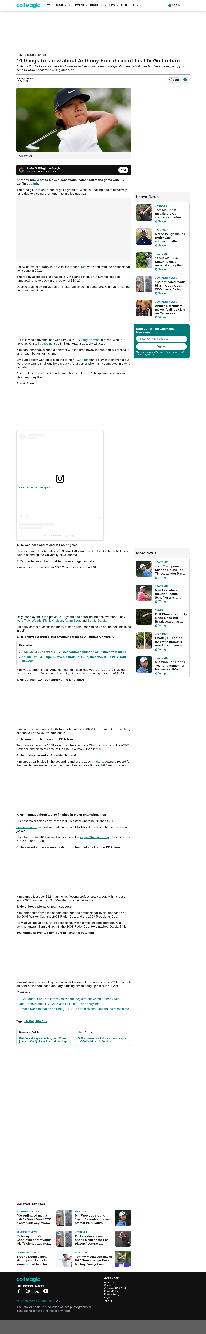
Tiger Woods (33, 620)
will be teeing (44, 343)
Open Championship (94, 837)
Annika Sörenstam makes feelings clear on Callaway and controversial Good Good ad (170, 309)
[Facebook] (19, 1292)
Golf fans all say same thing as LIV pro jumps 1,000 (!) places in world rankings (43, 1040)
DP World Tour (26, 1252)
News (48, 5)
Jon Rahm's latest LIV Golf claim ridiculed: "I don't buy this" (59, 1004)
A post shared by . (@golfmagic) (60, 535)
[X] (37, 1292)
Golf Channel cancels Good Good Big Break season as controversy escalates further (171, 617)
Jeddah (32, 183)
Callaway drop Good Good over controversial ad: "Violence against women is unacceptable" (34, 1239)
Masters (97, 761)
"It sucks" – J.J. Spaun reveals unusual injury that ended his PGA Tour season (170, 261)
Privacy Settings (112, 1294)
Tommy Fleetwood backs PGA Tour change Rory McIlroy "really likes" (93, 1260)
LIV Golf (42, 55)
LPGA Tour (161, 634)
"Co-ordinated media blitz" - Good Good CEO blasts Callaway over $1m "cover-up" (33, 1219)
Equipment (76, 5)
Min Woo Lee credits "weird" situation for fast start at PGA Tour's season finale (93, 1219)
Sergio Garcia (97, 620)
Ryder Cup (161, 230)
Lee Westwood (26, 827)
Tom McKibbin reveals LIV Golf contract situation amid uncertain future (74, 652)
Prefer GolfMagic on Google (43, 168)
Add (123, 170)
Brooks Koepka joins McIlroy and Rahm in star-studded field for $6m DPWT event (31, 1260)
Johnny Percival (25, 78)
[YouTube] (46, 1292)
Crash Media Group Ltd (35, 1300)
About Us (109, 1282)
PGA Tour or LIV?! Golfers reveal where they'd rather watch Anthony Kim (69, 999)
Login (107, 1297)
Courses (96, 5)
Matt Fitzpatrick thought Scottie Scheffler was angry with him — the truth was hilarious (169, 593)
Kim (83, 266)
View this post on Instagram (34, 487)
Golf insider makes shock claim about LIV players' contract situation (91, 1239)
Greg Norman (90, 340)
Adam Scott (73, 620)
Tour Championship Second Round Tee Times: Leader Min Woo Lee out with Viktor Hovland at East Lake (169, 569)
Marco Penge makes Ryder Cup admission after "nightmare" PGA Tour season (170, 237)
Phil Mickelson (53, 620)
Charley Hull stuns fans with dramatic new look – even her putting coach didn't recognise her (170, 641)
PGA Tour (81, 359)
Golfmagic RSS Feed (115, 1288)
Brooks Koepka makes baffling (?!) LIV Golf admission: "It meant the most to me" (74, 1009)
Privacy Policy (147, 354)
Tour (59, 5)
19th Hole (128, 5)
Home (20, 55)
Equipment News (26, 1211)
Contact (108, 1285)
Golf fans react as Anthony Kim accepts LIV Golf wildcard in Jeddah (102, 1040)
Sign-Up (108, 1300)
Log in (176, 5)
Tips (112, 5)
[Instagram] (28, 1292)
